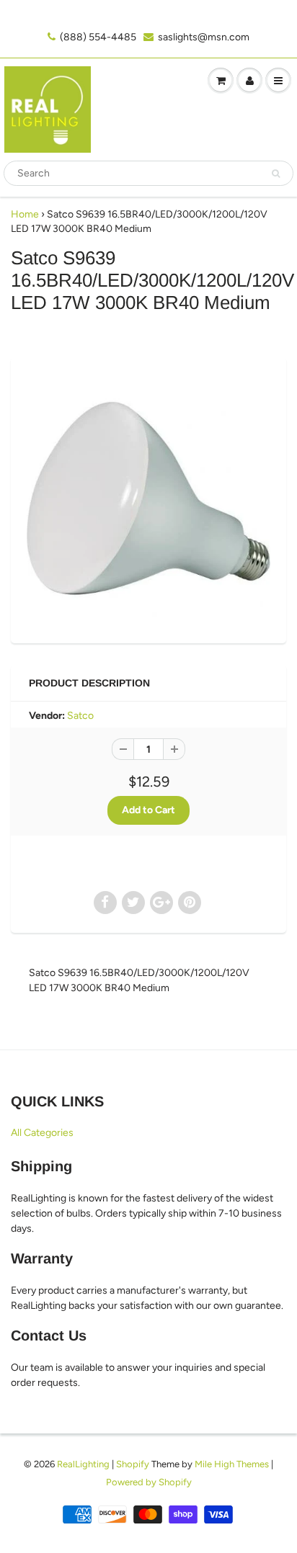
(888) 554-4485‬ (98, 37)
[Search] (275, 173)
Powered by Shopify (149, 1482)
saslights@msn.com (203, 37)
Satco (80, 716)
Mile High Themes (232, 1464)
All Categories (42, 1133)
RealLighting (83, 1464)
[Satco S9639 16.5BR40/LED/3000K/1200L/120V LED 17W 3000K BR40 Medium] (148, 498)
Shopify (132, 1464)
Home (25, 214)
